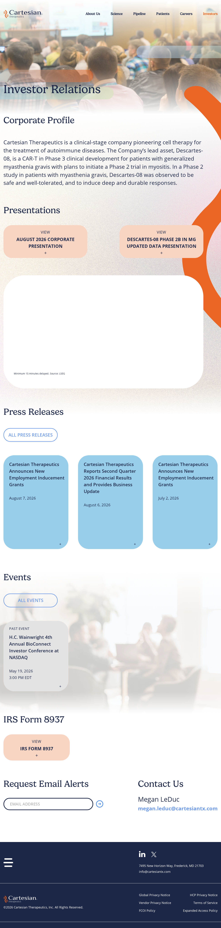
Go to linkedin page (142, 854)
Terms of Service (205, 903)
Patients (162, 14)
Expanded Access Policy (200, 910)
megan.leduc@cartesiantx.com (178, 808)
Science (117, 14)
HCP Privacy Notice (204, 895)
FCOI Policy (147, 910)
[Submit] (99, 804)
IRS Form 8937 (36, 745)
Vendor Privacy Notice (155, 903)
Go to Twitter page (153, 854)
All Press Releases (30, 435)
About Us (93, 14)
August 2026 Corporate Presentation (45, 239)
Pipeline (139, 14)
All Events (30, 600)
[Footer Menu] (8, 862)
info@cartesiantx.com (155, 872)
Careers (186, 14)
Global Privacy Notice (154, 895)
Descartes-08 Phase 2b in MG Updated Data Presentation (161, 239)
